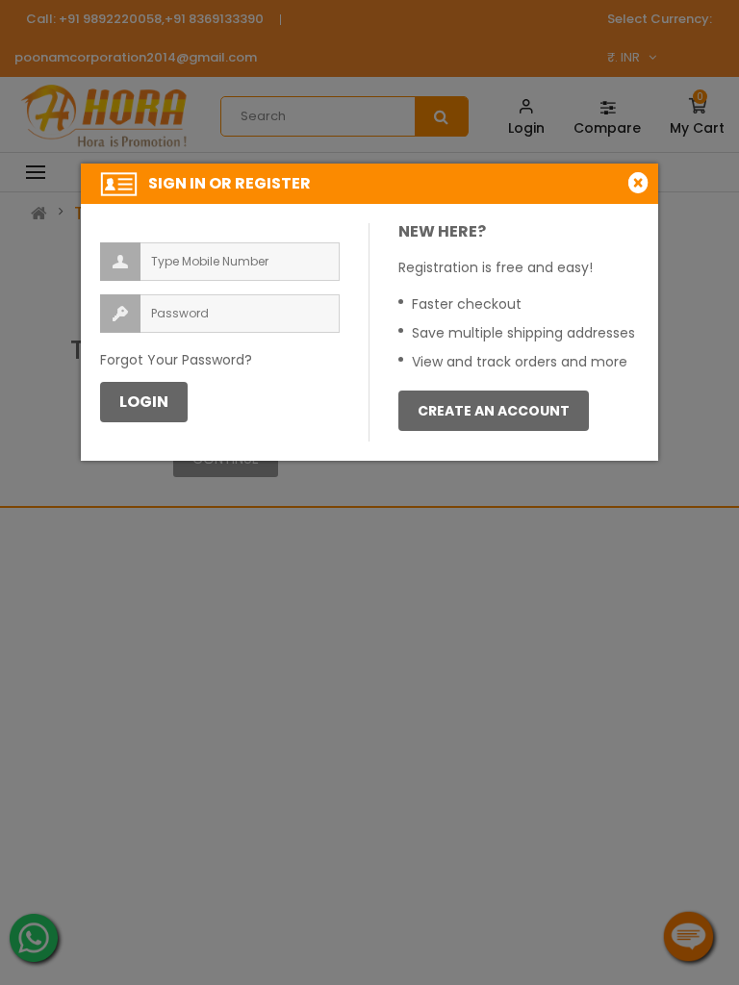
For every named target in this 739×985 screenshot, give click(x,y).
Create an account (494, 410)
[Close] (640, 182)
